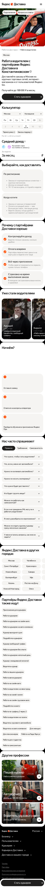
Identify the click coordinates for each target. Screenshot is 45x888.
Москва (6, 55)
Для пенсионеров (10, 734)
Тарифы (5, 864)
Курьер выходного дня (12, 633)
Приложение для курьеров (14, 610)
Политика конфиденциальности (14, 874)
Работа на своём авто (12, 683)
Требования (22, 448)
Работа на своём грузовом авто (16, 700)
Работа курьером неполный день (17, 655)
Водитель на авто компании (14, 728)
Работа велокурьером (12, 678)
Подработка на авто (11, 706)
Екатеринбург (11, 577)
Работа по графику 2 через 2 (15, 711)
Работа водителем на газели (15, 717)
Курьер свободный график (14, 644)
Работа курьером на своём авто (16, 621)
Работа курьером (10, 616)
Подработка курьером (12, 638)
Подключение (9, 12)
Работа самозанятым (12, 745)
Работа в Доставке (10, 50)
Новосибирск (11, 572)
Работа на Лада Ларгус (30, 734)
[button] (22, 457)
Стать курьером (22, 96)
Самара (31, 572)
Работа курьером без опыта (14, 649)
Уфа (31, 577)
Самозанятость (36, 448)
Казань (11, 583)
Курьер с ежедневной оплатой (16, 661)
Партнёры (5, 867)
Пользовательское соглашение (13, 871)
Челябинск (31, 561)
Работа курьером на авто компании (18, 627)
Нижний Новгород (11, 589)
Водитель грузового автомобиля (17, 723)
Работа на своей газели (13, 695)
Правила (8, 448)
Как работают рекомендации (13, 878)
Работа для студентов (12, 740)
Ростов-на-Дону (31, 583)
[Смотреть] (16, 319)
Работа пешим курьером (13, 672)
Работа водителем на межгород (16, 689)
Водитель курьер (10, 666)
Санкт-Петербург (11, 566)
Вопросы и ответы (25, 12)
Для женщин (35, 728)
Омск (31, 589)
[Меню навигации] (41, 4)
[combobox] (11, 114)
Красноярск (31, 566)
